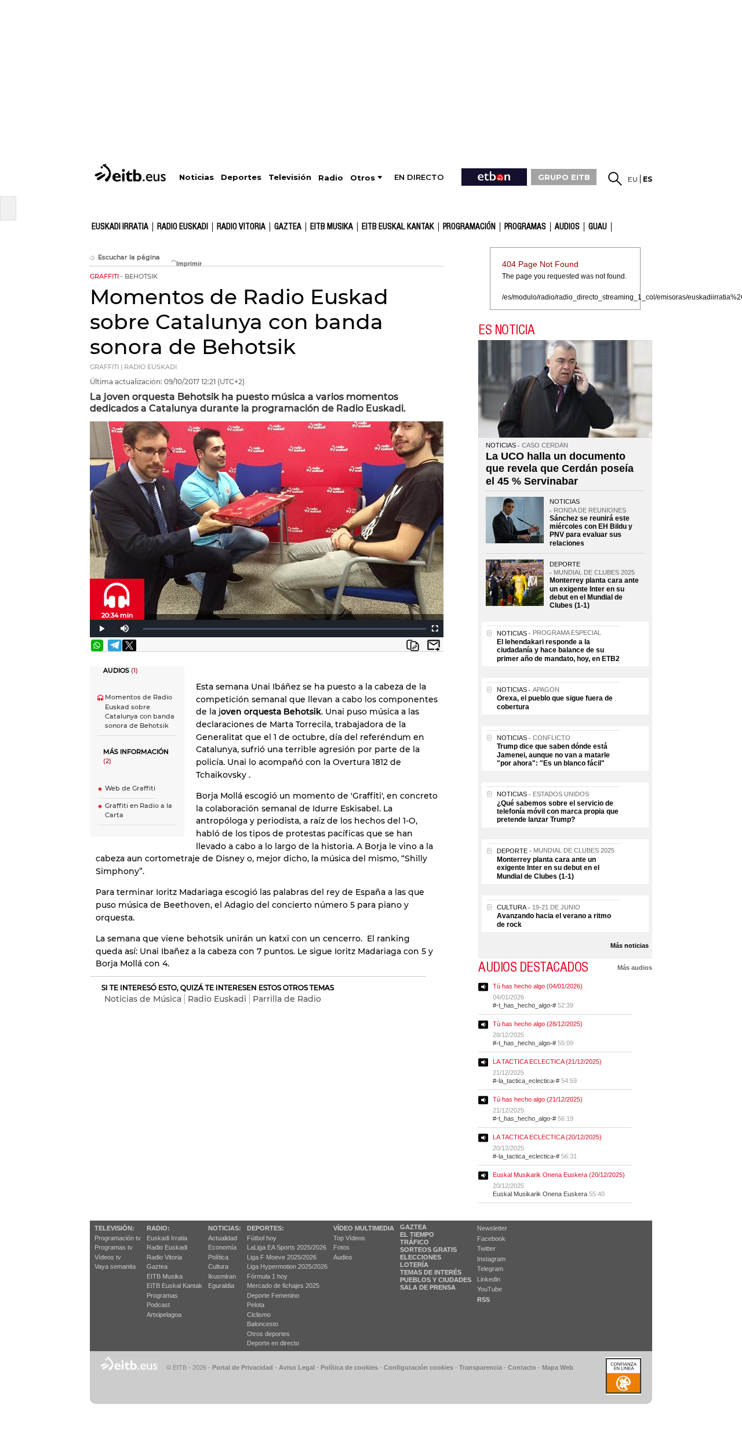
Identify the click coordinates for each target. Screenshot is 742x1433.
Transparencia (480, 1367)
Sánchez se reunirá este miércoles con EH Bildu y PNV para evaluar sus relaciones (591, 530)
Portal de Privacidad (242, 1367)
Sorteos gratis (428, 1249)
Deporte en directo (273, 1343)
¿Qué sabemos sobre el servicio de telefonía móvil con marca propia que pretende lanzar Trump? (558, 811)
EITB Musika (331, 227)
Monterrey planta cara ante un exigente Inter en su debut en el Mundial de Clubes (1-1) (594, 592)
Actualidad (222, 1238)
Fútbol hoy (262, 1238)
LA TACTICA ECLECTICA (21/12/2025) (547, 1061)
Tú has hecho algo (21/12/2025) (538, 1099)
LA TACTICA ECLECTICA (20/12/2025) (547, 1137)
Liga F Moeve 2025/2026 (282, 1257)
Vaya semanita (115, 1266)
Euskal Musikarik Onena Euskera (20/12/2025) (559, 1174)
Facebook (491, 1238)
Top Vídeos (349, 1238)
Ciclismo (259, 1314)
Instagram (491, 1258)
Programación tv (117, 1238)
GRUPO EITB (564, 177)
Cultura (218, 1266)
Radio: (158, 1228)
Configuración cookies (418, 1367)
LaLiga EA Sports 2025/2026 (286, 1247)
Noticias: (224, 1228)
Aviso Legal (297, 1367)
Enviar (433, 645)
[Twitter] (129, 645)
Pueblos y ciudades (435, 1279)
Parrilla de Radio (287, 999)
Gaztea (157, 1266)
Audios (342, 1257)
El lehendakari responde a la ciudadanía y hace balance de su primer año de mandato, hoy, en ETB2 (558, 650)
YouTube (489, 1289)
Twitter (486, 1248)
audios (567, 227)
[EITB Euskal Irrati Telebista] (131, 172)
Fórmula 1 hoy (267, 1276)
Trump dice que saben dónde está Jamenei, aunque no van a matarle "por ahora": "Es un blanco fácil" (553, 754)
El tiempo (417, 1234)
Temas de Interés (430, 1272)
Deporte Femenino (273, 1295)
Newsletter (492, 1228)
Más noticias (629, 945)
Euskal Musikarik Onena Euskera (540, 1193)
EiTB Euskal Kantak (174, 1285)
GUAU (597, 227)
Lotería (414, 1264)
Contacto (522, 1367)
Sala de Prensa (428, 1287)
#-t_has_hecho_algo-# (524, 1005)
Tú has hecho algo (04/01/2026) (538, 986)
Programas (525, 227)
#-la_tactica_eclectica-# (526, 1080)
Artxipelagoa (164, 1314)
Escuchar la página (129, 257)
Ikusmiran (222, 1276)
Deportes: (265, 1228)
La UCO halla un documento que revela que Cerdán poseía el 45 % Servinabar (560, 468)
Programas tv (113, 1247)
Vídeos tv (107, 1257)
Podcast (158, 1304)
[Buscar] (615, 179)
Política (218, 1257)
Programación (469, 227)
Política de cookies (349, 1367)
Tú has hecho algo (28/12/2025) (538, 1023)
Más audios (634, 967)
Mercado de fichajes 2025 (283, 1285)
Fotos (341, 1247)
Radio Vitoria (241, 227)
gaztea (287, 227)
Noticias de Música (142, 999)
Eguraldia (221, 1285)
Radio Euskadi (182, 227)
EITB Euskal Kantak (398, 227)
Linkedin (488, 1279)
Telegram (490, 1268)
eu (633, 179)
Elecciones (420, 1257)
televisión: (114, 1228)
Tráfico (414, 1242)
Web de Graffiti (130, 788)
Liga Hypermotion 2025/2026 (287, 1266)
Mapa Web (557, 1367)
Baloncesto (262, 1323)
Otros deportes (268, 1333)
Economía (222, 1247)
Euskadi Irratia (120, 227)
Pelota (255, 1304)
